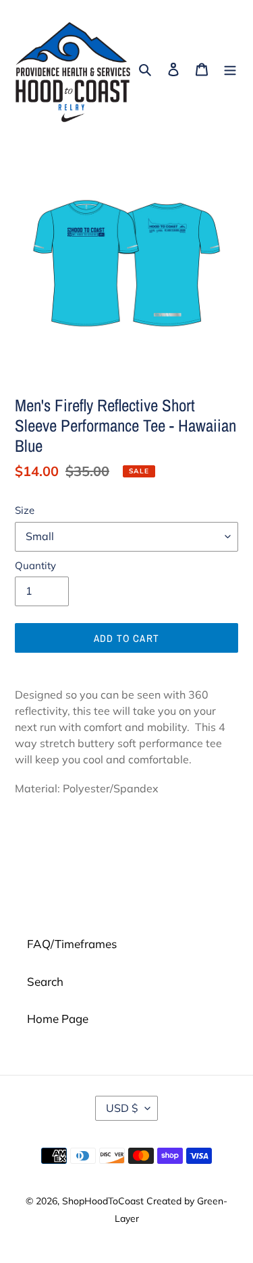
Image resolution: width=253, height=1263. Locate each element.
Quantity (35, 565)
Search (45, 981)
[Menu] (230, 68)
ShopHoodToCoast (103, 1201)
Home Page (57, 1018)
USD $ (122, 1108)
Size (24, 510)
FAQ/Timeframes (72, 944)
